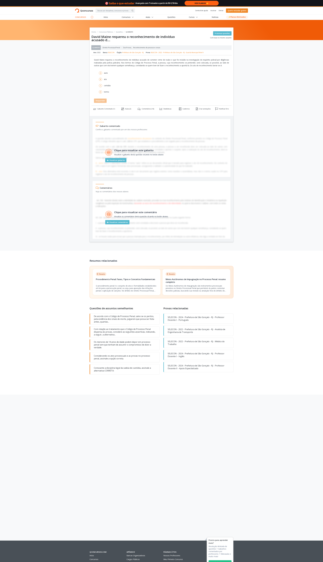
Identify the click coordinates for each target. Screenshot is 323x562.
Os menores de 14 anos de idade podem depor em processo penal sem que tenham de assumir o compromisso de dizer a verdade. (122, 345)
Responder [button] (100, 100)
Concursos (94, 559)
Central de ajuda (201, 10)
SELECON (111, 52)
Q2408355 (96, 48)
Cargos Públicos (133, 559)
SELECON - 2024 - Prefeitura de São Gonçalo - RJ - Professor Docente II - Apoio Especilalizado (196, 367)
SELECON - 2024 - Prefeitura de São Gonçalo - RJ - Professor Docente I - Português (196, 318)
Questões (171, 17)
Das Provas (127, 48)
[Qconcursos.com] (84, 10)
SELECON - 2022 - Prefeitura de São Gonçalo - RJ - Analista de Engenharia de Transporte (196, 330)
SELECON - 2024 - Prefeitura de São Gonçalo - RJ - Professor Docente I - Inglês (196, 355)
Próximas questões (222, 33)
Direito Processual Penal (111, 48)
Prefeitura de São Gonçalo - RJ (133, 52)
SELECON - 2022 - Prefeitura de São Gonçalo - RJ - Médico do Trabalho (196, 343)
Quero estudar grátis (237, 10)
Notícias (215, 17)
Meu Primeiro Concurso (173, 559)
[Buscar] (132, 10)
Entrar (221, 10)
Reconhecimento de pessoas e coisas (146, 48)
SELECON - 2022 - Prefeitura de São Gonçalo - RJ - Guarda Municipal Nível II (177, 52)
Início (106, 17)
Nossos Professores (171, 555)
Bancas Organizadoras (136, 555)
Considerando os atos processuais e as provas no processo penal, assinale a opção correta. (122, 357)
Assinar (213, 10)
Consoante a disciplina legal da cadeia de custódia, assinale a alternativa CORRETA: (122, 369)
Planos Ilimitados (237, 17)
